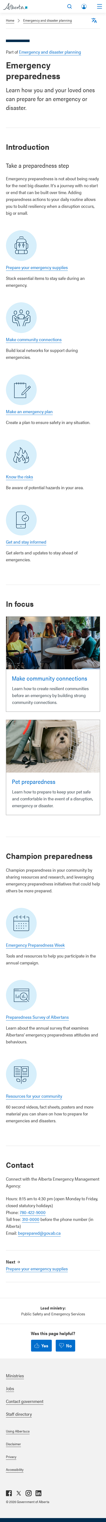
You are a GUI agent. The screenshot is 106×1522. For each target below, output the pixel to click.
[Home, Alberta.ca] (15, 6)
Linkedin (38, 1493)
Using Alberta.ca (18, 1431)
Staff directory (19, 1414)
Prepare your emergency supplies (37, 267)
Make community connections (34, 339)
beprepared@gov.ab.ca (39, 1233)
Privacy (11, 1456)
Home (10, 20)
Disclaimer (13, 1443)
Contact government (24, 1401)
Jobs (10, 1388)
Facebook (9, 1493)
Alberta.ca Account (84, 5)
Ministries (15, 1375)
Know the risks (19, 476)
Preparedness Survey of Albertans (37, 1017)
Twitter (19, 1493)
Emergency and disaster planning (47, 20)
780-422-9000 (33, 1212)
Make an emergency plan (29, 411)
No (69, 1345)
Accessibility (14, 1469)
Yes (44, 1345)
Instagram (29, 1493)
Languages (94, 20)
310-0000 (30, 1219)
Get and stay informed (26, 542)
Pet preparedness (33, 781)
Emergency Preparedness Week (35, 945)
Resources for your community (34, 1096)
